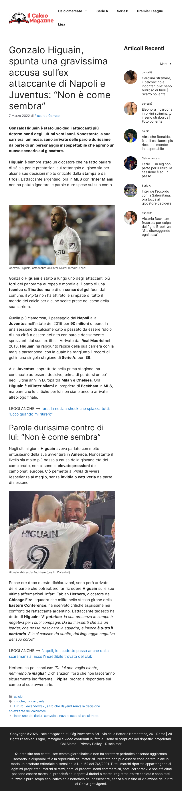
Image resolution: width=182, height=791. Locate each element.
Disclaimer (113, 744)
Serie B (122, 11)
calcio (18, 696)
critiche (19, 701)
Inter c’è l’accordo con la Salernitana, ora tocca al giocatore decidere (157, 197)
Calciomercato (70, 11)
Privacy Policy (91, 744)
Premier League (150, 11)
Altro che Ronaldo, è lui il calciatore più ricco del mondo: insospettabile (157, 143)
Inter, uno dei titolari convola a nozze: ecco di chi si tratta (56, 715)
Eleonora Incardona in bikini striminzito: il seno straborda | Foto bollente (157, 115)
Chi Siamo (68, 744)
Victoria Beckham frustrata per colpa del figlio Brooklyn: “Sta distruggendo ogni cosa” (156, 227)
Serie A (102, 11)
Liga (61, 24)
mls (41, 701)
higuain (32, 701)
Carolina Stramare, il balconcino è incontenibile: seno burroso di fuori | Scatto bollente (157, 86)
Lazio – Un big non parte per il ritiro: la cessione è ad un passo (157, 170)
